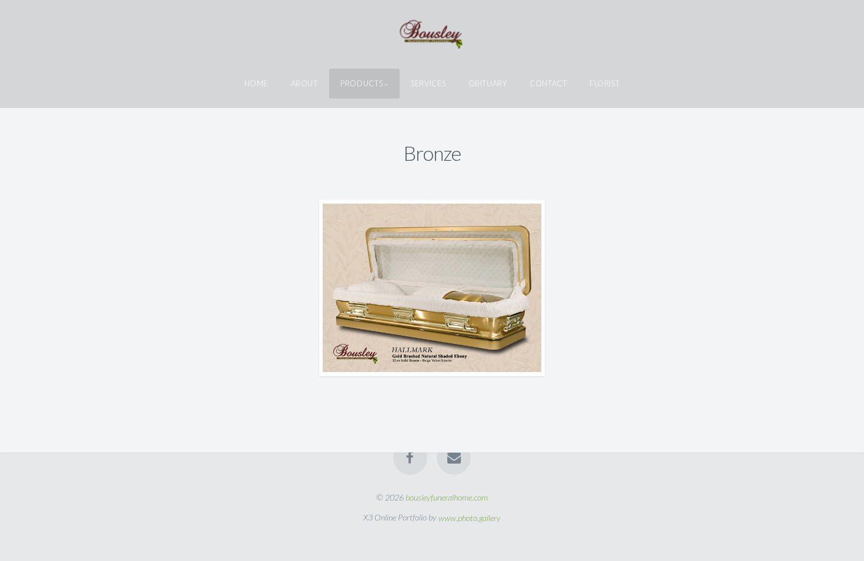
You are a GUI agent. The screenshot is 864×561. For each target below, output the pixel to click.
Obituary (487, 83)
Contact (548, 83)
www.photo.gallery (469, 517)
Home (257, 83)
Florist (604, 83)
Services (428, 83)
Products (361, 83)
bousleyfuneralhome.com (447, 497)
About (304, 83)
